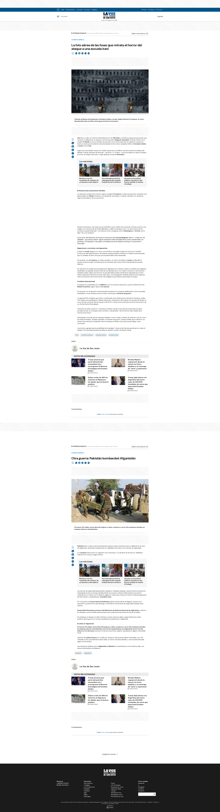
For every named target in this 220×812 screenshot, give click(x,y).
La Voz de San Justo (90, 348)
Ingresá (160, 16)
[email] (85, 53)
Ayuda (116, 803)
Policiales (87, 10)
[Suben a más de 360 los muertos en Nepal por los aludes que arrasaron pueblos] (78, 380)
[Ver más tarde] (72, 53)
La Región (79, 10)
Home (62, 10)
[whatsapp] (76, 53)
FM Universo (159, 9)
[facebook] (79, 53)
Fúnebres (94, 10)
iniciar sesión (105, 414)
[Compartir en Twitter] (82, 53)
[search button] (58, 10)
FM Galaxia (151, 9)
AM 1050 (144, 9)
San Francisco (70, 10)
